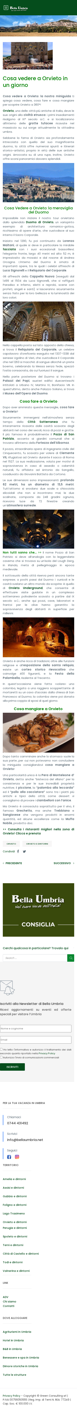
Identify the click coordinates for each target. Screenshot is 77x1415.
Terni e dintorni (13, 1245)
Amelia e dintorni (14, 1179)
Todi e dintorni (12, 1262)
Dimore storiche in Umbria (20, 1366)
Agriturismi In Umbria (17, 1332)
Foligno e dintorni (14, 1205)
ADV (5, 1297)
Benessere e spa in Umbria (21, 1357)
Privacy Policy (47, 1053)
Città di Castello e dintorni (21, 1254)
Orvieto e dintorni (37, 843)
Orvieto (11, 843)
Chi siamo (9, 1301)
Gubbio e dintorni (15, 1196)
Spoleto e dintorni (15, 1236)
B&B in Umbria (12, 1349)
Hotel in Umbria (13, 1340)
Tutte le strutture (14, 1375)
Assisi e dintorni (13, 1188)
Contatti (8, 1306)
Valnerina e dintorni (16, 1271)
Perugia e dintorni (15, 1228)
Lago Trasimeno (14, 1213)
